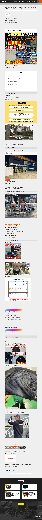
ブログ (33, 1)
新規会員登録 (12, 508)
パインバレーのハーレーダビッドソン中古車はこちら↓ (11, 444)
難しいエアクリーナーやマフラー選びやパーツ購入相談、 (14, 78)
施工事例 (27, 1)
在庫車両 (30, 1)
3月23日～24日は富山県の (10, 75)
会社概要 (19, 508)
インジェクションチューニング (12, 464)
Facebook (37, 508)
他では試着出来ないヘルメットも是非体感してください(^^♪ (14, 81)
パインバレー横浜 (6, 508)
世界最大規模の (7, 464)
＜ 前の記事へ (12, 473)
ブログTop (2, 3)
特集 (34, 1)
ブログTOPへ (21, 473)
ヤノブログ (6, 3)
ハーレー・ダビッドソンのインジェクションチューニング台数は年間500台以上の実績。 (20, 462)
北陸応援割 (11, 140)
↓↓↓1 (6, 20)
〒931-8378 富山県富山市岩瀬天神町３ (10, 181)
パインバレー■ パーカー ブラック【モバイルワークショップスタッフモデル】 (14, 412)
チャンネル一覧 (30, 508)
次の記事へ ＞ (29, 473)
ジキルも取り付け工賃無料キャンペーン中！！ (12, 84)
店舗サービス (23, 1)
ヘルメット (19, 1)
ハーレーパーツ (15, 1)
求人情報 (21, 503)
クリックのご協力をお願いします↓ (11, 20)
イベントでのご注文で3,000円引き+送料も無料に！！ (14, 82)
